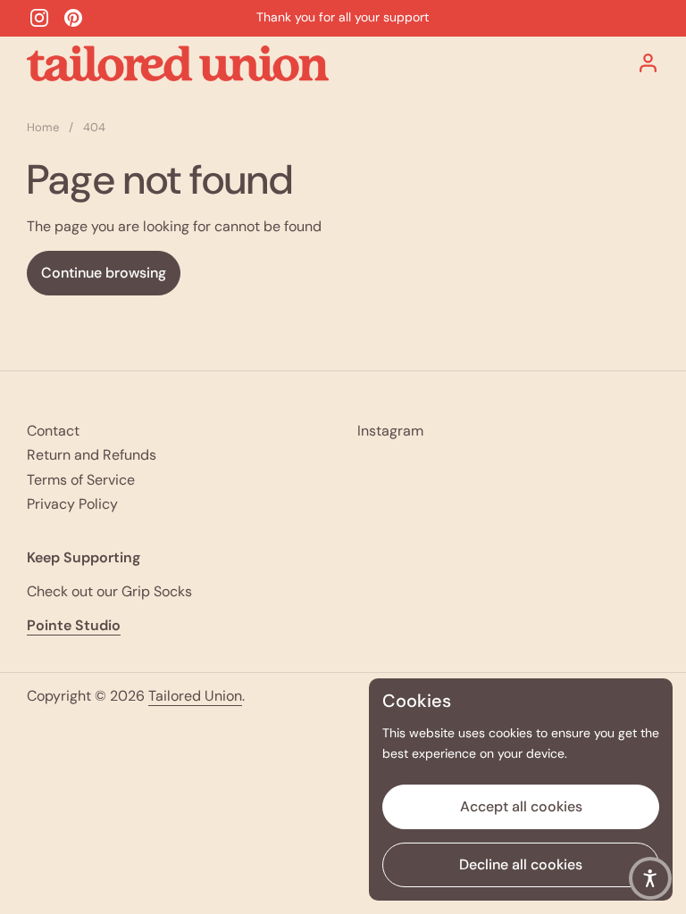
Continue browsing (103, 272)
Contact (53, 430)
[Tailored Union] (178, 63)
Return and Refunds (91, 454)
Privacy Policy (72, 503)
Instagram (390, 430)
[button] (650, 878)
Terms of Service (81, 479)
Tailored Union (195, 695)
